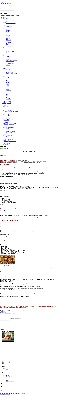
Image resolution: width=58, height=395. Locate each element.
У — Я (5, 92)
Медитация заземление (7, 101)
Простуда (7, 86)
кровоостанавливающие (33, 310)
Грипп (7, 54)
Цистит (7, 96)
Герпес (7, 50)
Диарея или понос (8, 56)
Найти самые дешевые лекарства (9, 124)
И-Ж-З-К (5, 21)
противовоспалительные (49, 310)
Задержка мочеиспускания (10, 63)
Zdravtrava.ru (4, 13)
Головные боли (6, 105)
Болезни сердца (8, 41)
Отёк (6, 79)
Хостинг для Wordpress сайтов (5, 394)
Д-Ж (4, 55)
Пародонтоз (7, 82)
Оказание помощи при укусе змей (11, 130)
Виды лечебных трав (5, 18)
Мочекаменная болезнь (9, 72)
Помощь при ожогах (7, 136)
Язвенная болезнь (8, 99)
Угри (6, 93)
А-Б (4, 19)
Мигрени (7, 70)
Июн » (4, 364)
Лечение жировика (7, 114)
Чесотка (7, 97)
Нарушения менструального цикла (11, 73)
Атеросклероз (8, 35)
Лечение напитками (7, 115)
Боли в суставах (8, 42)
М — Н (5, 68)
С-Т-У (5, 24)
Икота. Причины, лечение (8, 110)
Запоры (7, 64)
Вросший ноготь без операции (8, 104)
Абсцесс (7, 29)
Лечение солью (6, 120)
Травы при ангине (8, 36)
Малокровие (8, 69)
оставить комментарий (7, 313)
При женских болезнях (40, 310)
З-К (4, 62)
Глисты (7, 52)
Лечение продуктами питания (8, 119)
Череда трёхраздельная (9, 26)
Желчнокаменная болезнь (10, 61)
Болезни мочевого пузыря (10, 39)
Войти (5, 368)
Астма (7, 34)
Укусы (7, 94)
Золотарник (3, 311)
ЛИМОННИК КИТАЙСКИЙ (10, 23)
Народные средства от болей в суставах (10, 125)
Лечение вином (8, 116)
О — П (5, 76)
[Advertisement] (29, 348)
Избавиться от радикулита (8, 109)
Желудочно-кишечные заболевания (11, 60)
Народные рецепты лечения (6, 103)
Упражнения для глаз (7, 143)
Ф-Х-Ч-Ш (5, 25)
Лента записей (6, 369)
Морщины (7, 71)
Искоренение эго (6, 100)
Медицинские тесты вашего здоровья (10, 123)
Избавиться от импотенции (8, 108)
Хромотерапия (6, 144)
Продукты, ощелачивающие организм (10, 138)
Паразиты (7, 81)
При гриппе (2, 284)
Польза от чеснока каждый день (9, 134)
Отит (6, 80)
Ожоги (7, 78)
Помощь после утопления (8, 135)
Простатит (7, 85)
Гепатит (7, 49)
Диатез (7, 57)
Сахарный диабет (8, 90)
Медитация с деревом (7, 102)
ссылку (14, 313)
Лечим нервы (6, 122)
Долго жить (6, 106)
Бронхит (7, 44)
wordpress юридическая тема (6, 391)
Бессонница (7, 37)
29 (4, 363)
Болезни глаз (8, 38)
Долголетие (7, 59)
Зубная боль (8, 65)
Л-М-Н (5, 22)
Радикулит (7, 87)
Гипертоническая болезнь (10, 51)
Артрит (7, 33)
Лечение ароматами (7, 113)
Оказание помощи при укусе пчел (11, 131)
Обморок (7, 77)
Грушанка (7, 20)
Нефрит (7, 75)
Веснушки (7, 45)
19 (9, 361)
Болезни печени (8, 40)
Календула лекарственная (4, 312)
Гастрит (7, 48)
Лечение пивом (8, 117)
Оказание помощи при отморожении (11, 129)
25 (8, 362)
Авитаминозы (8, 30)
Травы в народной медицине (6, 3)
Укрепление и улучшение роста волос (10, 141)
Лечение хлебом (6, 121)
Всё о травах (4, 27)
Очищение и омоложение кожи (9, 127)
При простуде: (3, 293)
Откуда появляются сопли (8, 126)
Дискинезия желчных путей (10, 58)
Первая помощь (6, 128)
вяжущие (27, 310)
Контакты (3, 2)
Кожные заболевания (9, 66)
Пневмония (7, 84)
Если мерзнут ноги (7, 107)
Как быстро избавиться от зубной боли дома (11, 111)
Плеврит (7, 83)
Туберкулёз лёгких (9, 91)
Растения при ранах (9, 88)
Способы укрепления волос (8, 139)
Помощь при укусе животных (10, 132)
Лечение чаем (8, 118)
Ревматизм (7, 89)
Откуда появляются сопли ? (8, 376)
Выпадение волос (8, 46)
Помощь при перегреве (7, 137)
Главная (3, 17)
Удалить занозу (6, 140)
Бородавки (7, 43)
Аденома (7, 31)
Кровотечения (8, 67)
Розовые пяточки (8, 142)
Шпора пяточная (8, 98)
